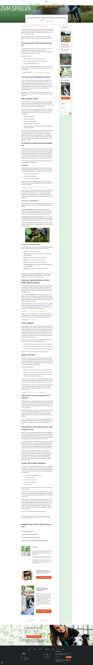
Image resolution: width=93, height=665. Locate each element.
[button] (2, 663)
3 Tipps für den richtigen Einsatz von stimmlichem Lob (36, 311)
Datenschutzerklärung (59, 661)
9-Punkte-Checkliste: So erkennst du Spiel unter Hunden (37, 187)
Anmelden (68, 657)
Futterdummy (49, 382)
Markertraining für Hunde (31, 319)
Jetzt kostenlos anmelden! (34, 636)
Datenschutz (45, 657)
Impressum (48, 657)
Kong (41, 382)
